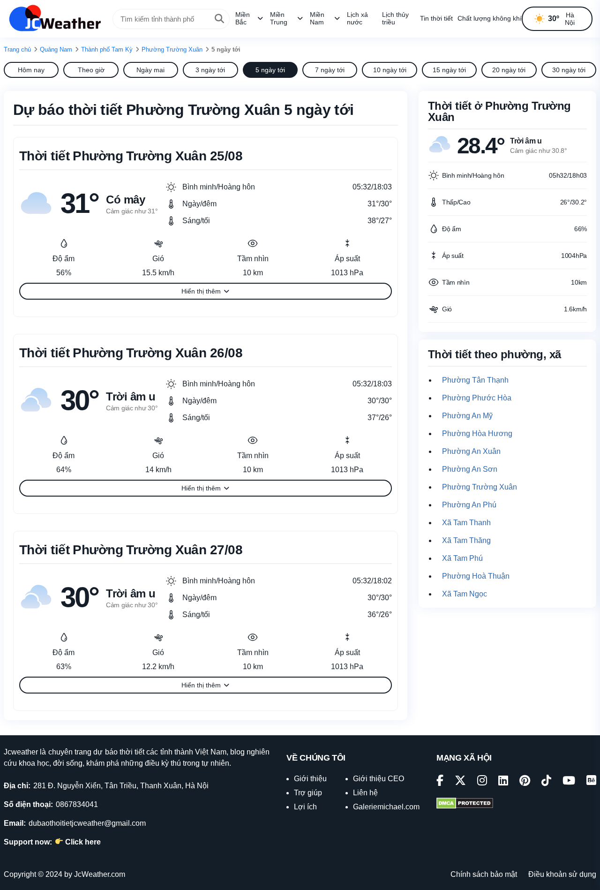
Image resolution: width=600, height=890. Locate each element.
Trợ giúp (308, 793)
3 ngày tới (210, 70)
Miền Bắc (242, 18)
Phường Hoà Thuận (476, 576)
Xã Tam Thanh (466, 523)
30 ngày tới (568, 70)
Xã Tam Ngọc (464, 594)
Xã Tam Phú (462, 558)
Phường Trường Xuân (172, 49)
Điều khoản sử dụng (562, 874)
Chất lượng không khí (490, 18)
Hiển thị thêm (201, 291)
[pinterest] (524, 782)
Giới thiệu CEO (378, 779)
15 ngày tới (449, 70)
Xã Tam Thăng (466, 540)
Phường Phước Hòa (476, 398)
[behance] (591, 782)
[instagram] (482, 782)
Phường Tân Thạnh (475, 380)
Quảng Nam (56, 49)
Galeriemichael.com (386, 807)
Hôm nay (31, 70)
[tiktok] (546, 782)
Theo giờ (91, 70)
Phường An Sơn (469, 469)
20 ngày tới (508, 70)
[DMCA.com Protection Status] (464, 804)
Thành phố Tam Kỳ (107, 49)
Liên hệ (365, 793)
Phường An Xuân (471, 451)
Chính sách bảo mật (483, 874)
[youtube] (568, 782)
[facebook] (439, 782)
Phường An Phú (469, 505)
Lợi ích (305, 807)
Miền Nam (317, 18)
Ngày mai (150, 70)
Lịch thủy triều (395, 18)
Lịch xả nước (357, 18)
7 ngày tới (330, 70)
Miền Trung (278, 18)
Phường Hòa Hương (477, 433)
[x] (460, 782)
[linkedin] (503, 782)
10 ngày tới (389, 70)
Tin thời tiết (436, 18)
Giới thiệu (310, 779)
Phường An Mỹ (467, 416)
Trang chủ (17, 49)
